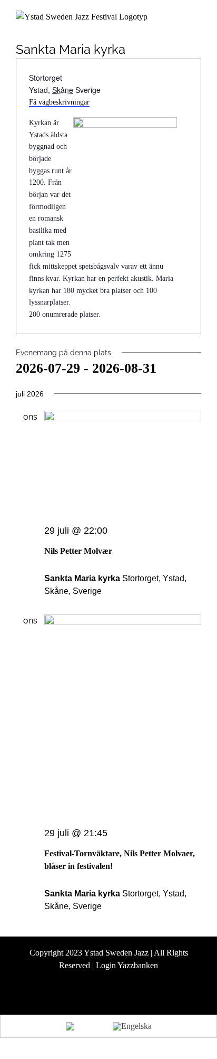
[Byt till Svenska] (84, 1026)
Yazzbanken (137, 965)
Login (106, 965)
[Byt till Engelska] (132, 1026)
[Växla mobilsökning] (178, 18)
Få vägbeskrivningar (59, 102)
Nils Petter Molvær (78, 550)
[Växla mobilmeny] (197, 18)
